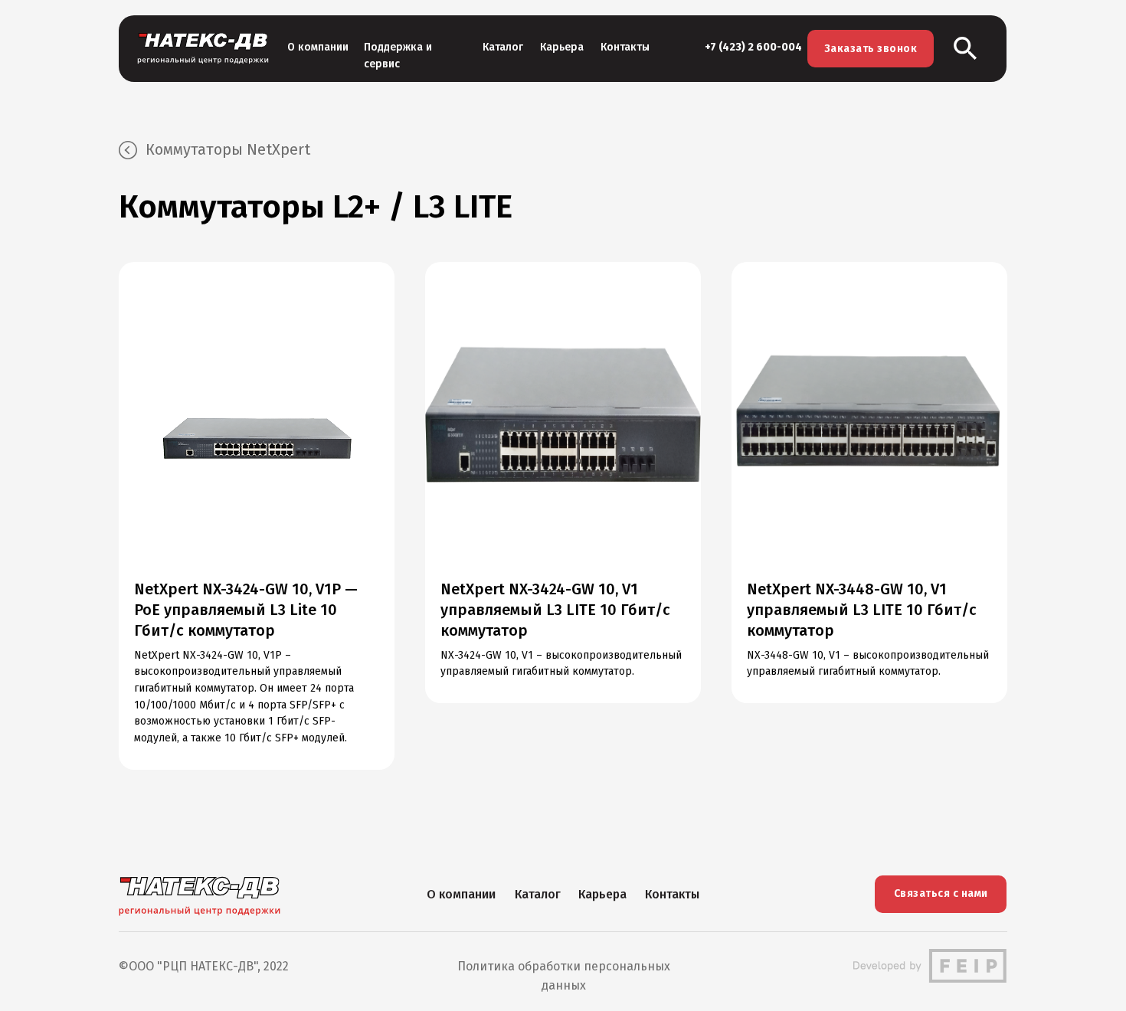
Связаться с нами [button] (941, 893)
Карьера (562, 47)
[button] (965, 48)
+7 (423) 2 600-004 (753, 47)
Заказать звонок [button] (871, 48)
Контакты (625, 47)
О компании (318, 47)
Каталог (503, 47)
